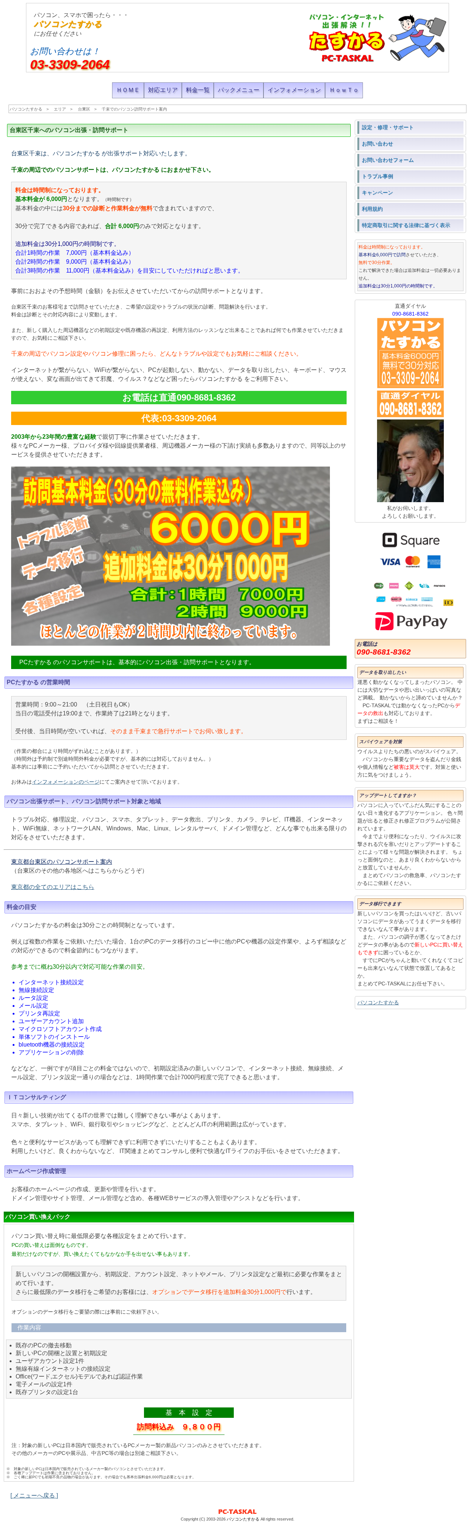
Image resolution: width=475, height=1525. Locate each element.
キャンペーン (377, 192)
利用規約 (372, 209)
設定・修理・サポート (388, 127)
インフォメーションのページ (65, 782)
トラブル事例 (377, 176)
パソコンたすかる (68, 24)
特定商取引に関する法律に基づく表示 (406, 225)
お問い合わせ (377, 143)
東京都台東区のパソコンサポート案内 (61, 862)
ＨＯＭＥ (128, 90)
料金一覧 (198, 90)
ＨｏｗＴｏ (344, 90)
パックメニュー (238, 90)
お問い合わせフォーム (388, 160)
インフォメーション (294, 90)
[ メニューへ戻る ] (34, 1495)
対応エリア (163, 90)
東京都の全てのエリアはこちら (52, 887)
